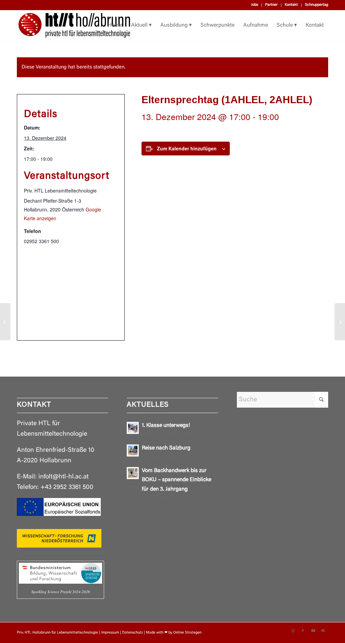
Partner (271, 5)
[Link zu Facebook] (303, 631)
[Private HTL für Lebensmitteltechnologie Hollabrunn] (74, 25)
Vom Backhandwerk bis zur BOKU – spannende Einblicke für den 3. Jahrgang (176, 480)
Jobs (254, 5)
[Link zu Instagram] (293, 631)
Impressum (110, 633)
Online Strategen (187, 633)
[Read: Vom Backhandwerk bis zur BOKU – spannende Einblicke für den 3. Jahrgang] (133, 473)
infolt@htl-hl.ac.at (63, 477)
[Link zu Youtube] (313, 631)
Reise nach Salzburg (166, 448)
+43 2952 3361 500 (66, 487)
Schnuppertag (316, 5)
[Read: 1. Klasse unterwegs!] (133, 428)
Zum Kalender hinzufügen (187, 148)
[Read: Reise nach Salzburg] (133, 450)
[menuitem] (255, 5)
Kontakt (291, 5)
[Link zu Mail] (323, 631)
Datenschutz (132, 633)
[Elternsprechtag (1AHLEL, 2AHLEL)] (5, 321)
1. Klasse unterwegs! (166, 425)
